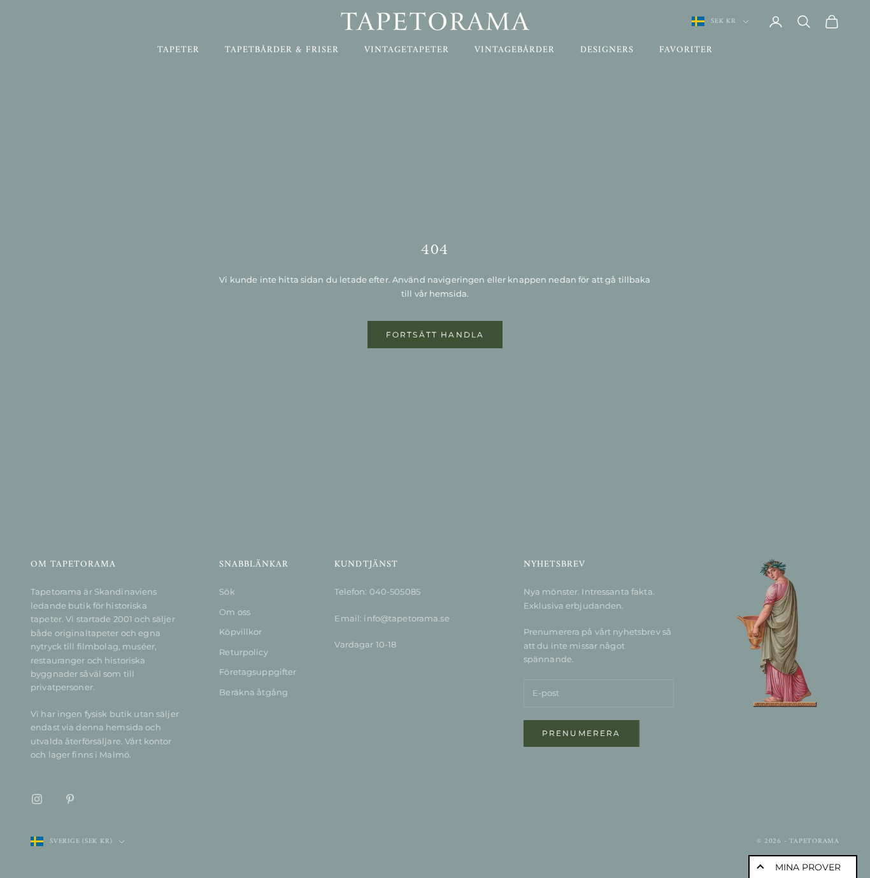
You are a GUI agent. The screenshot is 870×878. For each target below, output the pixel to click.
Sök (226, 591)
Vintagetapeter (406, 50)
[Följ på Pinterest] (70, 799)
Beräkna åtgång (253, 692)
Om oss (234, 612)
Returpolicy (243, 652)
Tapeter (178, 50)
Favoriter (686, 50)
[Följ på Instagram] (37, 799)
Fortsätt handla (435, 334)
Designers (607, 50)
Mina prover (808, 867)
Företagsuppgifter (257, 672)
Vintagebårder (514, 50)
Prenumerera (581, 733)
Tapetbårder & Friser (282, 50)
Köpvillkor (240, 632)
